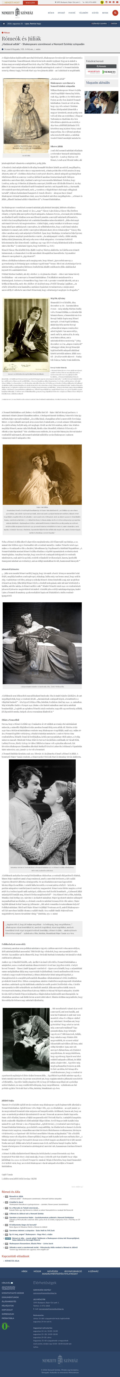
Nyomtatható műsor (13, 1293)
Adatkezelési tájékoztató (8, 1288)
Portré (72, 13)
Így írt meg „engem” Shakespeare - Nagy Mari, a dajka (30, 1234)
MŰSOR (51, 13)
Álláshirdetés (9, 1302)
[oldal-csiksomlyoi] (101, 102)
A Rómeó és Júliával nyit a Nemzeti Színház (26, 1214)
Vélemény (83, 13)
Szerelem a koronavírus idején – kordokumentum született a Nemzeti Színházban (41, 1217)
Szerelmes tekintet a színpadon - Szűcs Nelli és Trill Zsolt (32, 1230)
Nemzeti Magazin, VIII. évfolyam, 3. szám (22, 49)
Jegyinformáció (73, 1271)
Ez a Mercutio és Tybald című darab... (24, 1208)
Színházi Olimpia (99, 24)
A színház (93, 1271)
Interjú (61, 13)
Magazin (30, 2)
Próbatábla (8, 1318)
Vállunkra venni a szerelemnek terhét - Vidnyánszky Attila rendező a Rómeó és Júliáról (43, 1247)
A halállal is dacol (16, 1202)
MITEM (105, 13)
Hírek (24, 1271)
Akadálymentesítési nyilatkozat (60, 1274)
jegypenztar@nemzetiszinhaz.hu (51, 1309)
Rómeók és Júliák (16, 1196)
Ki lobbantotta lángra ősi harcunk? (23, 1225)
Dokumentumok (10, 1297)
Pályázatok (8, 1306)
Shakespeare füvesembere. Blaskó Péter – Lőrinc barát (31, 1244)
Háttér (95, 13)
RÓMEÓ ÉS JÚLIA (12, 1261)
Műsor (37, 1271)
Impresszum (8, 1314)
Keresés (102, 66)
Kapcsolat (7, 1310)
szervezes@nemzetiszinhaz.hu (44, 1293)
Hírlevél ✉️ (7, 1283)
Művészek (52, 1271)
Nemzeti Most (12, 3)
